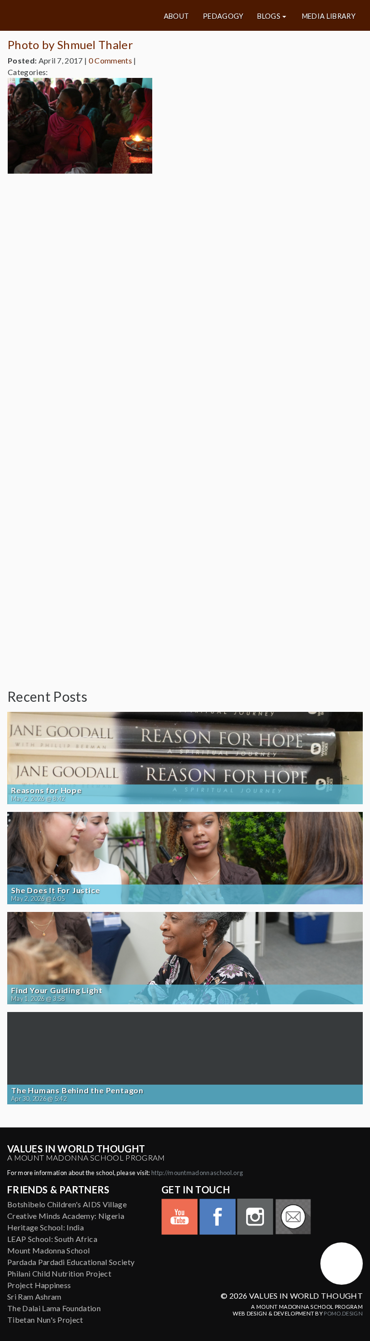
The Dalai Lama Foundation (54, 1308)
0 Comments (110, 60)
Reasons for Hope (46, 790)
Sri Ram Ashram (34, 1296)
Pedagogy (223, 16)
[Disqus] (185, 301)
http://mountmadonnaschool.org (197, 1173)
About (176, 16)
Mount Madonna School (48, 1250)
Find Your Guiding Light (56, 990)
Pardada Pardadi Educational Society (70, 1261)
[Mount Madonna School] (341, 1263)
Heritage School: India (45, 1227)
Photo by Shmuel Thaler (70, 44)
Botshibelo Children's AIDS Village (67, 1204)
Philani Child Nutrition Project (59, 1273)
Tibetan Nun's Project (45, 1319)
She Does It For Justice (55, 890)
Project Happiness (39, 1285)
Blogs (268, 16)
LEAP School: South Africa (52, 1238)
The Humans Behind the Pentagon (77, 1090)
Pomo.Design (343, 1313)
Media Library (329, 16)
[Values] (66, 15)
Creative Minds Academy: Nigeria (65, 1215)
